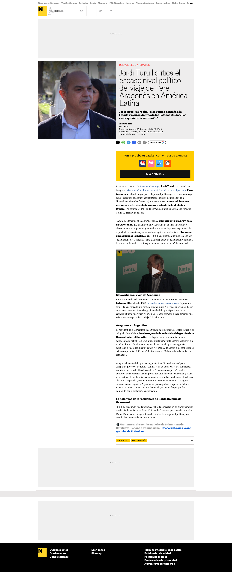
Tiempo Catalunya (145, 3)
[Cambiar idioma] (101, 11)
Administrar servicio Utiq (159, 564)
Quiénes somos (59, 550)
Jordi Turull (123, 440)
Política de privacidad (157, 553)
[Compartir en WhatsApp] (123, 142)
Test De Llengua (69, 3)
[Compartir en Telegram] (129, 142)
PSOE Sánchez (117, 3)
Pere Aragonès (139, 440)
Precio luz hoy (163, 3)
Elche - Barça (178, 3)
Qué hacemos (58, 553)
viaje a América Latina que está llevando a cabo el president (156, 190)
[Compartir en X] (118, 142)
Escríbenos (98, 550)
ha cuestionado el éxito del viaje (163, 302)
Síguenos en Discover (48, 3)
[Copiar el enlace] (145, 142)
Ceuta (93, 3)
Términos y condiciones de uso (163, 550)
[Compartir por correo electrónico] (139, 142)
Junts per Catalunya (149, 186)
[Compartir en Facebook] (134, 142)
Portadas (83, 3)
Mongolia (102, 3)
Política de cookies (155, 557)
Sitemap (96, 553)
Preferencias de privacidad (160, 560)
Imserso (130, 3)
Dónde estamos (59, 557)
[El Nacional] (42, 11)
